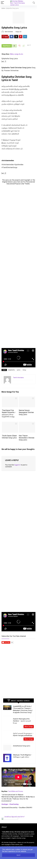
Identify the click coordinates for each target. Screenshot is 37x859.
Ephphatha (11, 370)
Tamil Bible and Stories (15, 791)
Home (3, 8)
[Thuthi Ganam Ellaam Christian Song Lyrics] (10, 423)
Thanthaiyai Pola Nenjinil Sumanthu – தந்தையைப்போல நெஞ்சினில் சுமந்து (9, 413)
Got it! (18, 855)
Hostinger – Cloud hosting (10, 804)
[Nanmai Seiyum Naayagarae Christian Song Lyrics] (27, 398)
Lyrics (18, 370)
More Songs (29, 726)
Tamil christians (8, 31)
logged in (17, 465)
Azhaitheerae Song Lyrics (21, 746)
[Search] (33, 3)
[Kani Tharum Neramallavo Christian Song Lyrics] (27, 423)
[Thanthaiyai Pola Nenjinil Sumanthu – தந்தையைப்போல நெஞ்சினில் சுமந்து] (10, 398)
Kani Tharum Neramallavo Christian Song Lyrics (26, 438)
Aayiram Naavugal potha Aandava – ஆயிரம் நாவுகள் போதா (22, 721)
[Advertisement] (18, 266)
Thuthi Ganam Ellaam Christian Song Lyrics (9, 437)
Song (24, 370)
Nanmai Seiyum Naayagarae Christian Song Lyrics (26, 412)
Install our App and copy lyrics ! (13, 816)
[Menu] (2, 3)
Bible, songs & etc (17, 54)
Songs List (18, 31)
